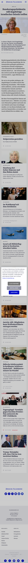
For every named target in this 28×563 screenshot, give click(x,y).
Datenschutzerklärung (8, 278)
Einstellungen (14, 288)
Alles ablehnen (14, 283)
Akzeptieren (14, 292)
